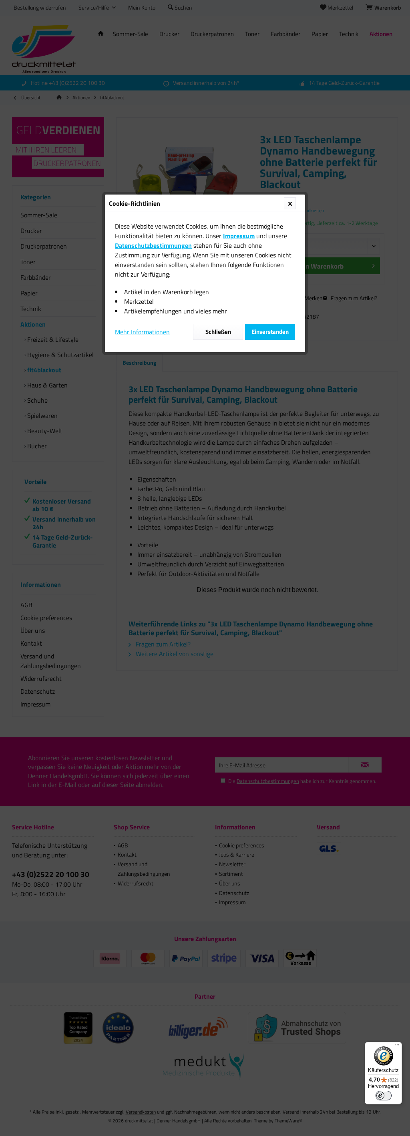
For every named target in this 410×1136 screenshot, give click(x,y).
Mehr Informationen (142, 332)
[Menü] (397, 1047)
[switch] (384, 1095)
